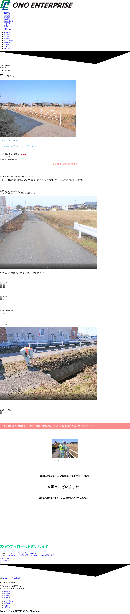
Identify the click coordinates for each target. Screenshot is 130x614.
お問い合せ (7, 29)
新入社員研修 (8, 21)
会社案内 (7, 17)
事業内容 (7, 13)
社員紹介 (7, 25)
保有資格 (7, 23)
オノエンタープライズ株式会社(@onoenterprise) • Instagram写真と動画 (30, 555)
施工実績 (7, 15)
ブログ (6, 27)
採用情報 (7, 19)
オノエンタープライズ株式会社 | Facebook (22, 553)
